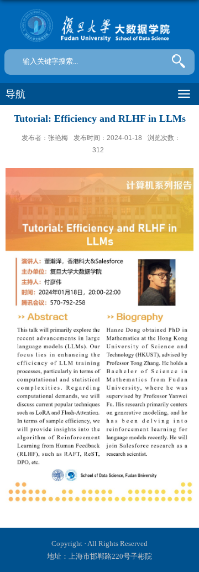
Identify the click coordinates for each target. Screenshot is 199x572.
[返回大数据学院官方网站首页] (99, 26)
